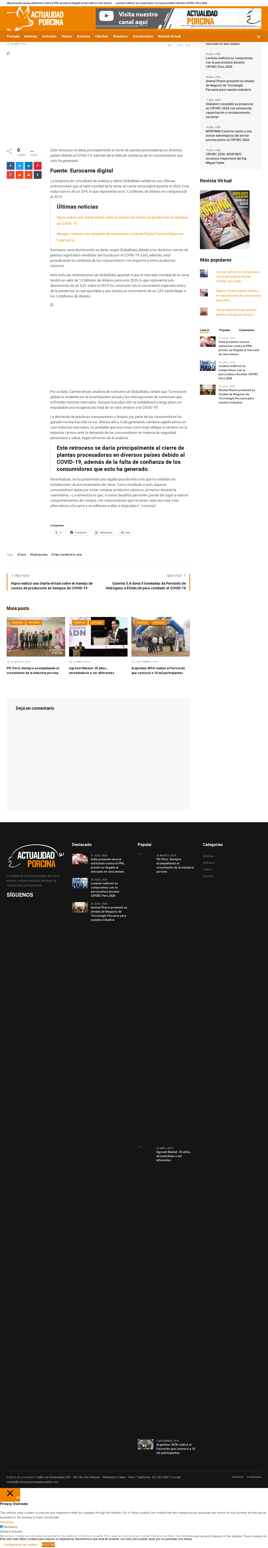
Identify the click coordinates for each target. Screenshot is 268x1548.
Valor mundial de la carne (67, 554)
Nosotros (237, 1477)
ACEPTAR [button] (48, 1545)
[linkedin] (29, 166)
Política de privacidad (20, 1477)
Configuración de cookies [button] (20, 1545)
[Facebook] (11, 166)
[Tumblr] (38, 175)
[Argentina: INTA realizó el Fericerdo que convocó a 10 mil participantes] (160, 637)
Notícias (208, 856)
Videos (207, 869)
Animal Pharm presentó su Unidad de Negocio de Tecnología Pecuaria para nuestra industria (230, 85)
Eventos (17, 622)
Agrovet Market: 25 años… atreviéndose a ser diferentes (91, 670)
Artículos (209, 863)
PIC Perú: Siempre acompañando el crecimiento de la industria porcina (33, 670)
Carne (22, 554)
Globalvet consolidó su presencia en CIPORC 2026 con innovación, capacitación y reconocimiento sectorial (229, 110)
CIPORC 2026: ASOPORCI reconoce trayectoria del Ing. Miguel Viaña (226, 158)
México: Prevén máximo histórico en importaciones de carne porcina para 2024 (238, 296)
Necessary (10, 1527)
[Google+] (11, 175)
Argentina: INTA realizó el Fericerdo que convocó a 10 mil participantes (158, 670)
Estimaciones (39, 554)
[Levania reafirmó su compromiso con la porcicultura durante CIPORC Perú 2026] (208, 365)
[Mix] (29, 175)
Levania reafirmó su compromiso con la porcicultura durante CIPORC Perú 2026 (134, 3)
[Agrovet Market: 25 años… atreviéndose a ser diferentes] (98, 637)
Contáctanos (254, 1477)
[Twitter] (20, 166)
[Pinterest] (38, 166)
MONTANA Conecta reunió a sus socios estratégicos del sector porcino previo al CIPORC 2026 (229, 135)
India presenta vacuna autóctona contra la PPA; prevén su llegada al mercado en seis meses (239, 348)
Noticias (34, 622)
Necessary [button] (7, 1522)
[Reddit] (20, 175)
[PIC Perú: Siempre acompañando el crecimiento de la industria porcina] (36, 637)
